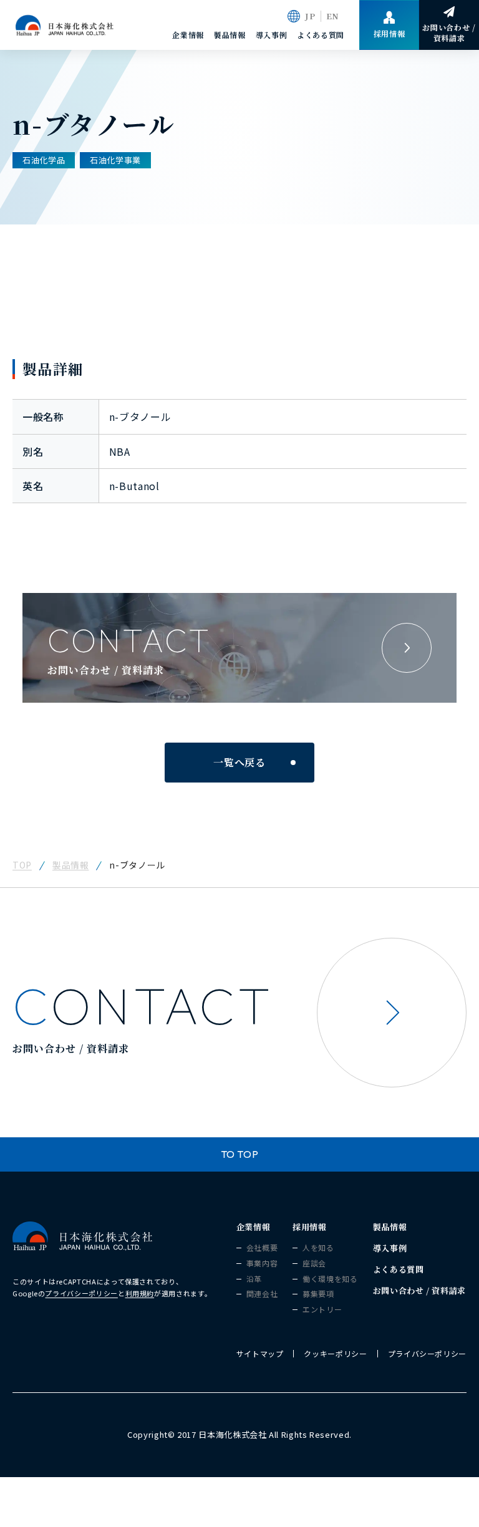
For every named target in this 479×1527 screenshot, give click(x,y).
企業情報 (188, 34)
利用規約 (140, 1293)
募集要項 (318, 1294)
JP (310, 16)
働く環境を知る (329, 1279)
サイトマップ (260, 1353)
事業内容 (262, 1263)
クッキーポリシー (335, 1353)
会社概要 (262, 1248)
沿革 (254, 1279)
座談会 (314, 1263)
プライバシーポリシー (81, 1293)
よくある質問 (320, 34)
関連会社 (262, 1294)
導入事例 (272, 34)
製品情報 (230, 34)
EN (332, 16)
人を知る (318, 1248)
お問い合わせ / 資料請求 (419, 1290)
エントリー (322, 1309)
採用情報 (310, 1227)
